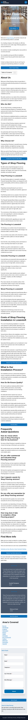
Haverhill (4, 644)
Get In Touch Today (14, 67)
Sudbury (4, 639)
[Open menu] (25, 2)
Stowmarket (5, 630)
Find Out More (14, 424)
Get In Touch (14, 700)
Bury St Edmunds (6, 637)
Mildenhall (4, 640)
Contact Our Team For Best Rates (14, 158)
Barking (24, 549)
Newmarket (5, 642)
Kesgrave (4, 629)
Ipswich (4, 632)
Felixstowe (5, 635)
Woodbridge (5, 627)
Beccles (12, 549)
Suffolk (4, 634)
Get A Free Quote (14, 616)
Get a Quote (13, 28)
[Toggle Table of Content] (14, 73)
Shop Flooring (10, 37)
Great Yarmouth (18, 549)
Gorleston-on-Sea (5, 549)
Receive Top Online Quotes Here (14, 362)
